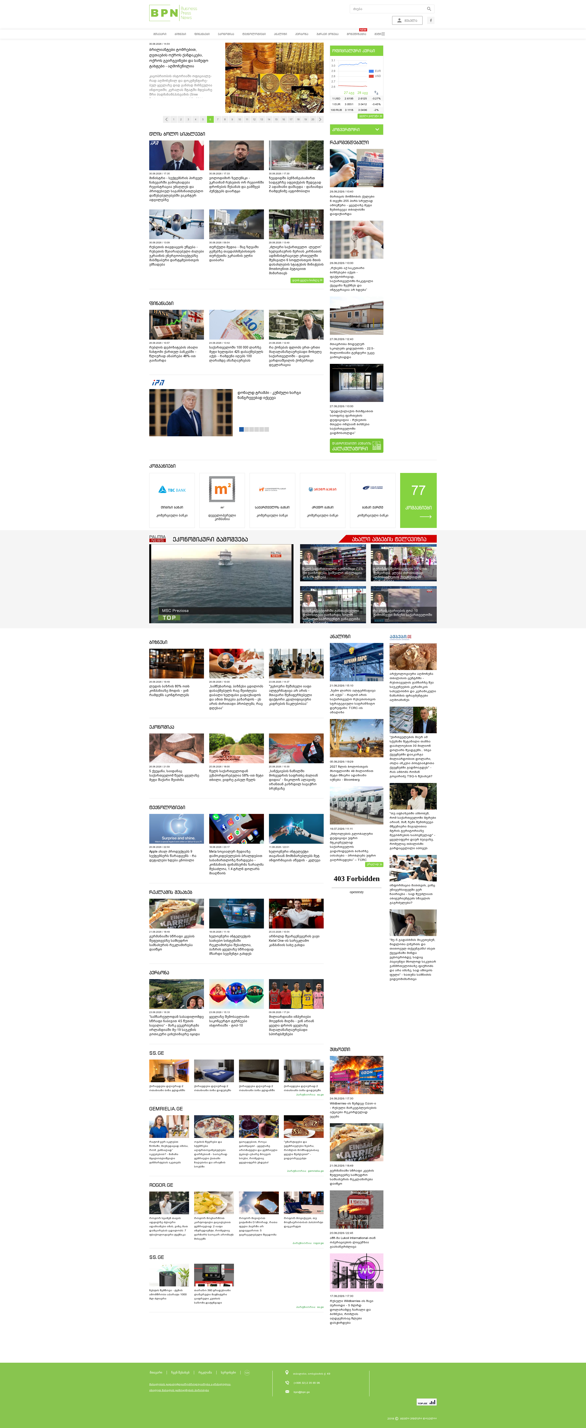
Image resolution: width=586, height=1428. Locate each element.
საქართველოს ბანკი (272, 507)
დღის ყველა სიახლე (305, 280)
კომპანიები (162, 466)
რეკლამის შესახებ (170, 892)
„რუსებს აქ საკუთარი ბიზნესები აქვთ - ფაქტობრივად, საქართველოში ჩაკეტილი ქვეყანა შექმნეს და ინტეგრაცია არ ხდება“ (351, 278)
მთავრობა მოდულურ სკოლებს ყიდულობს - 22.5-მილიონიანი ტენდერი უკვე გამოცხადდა (352, 350)
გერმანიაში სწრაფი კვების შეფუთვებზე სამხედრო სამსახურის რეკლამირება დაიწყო (172, 942)
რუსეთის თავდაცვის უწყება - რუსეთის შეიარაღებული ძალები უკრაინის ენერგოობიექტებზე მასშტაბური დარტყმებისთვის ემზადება (176, 255)
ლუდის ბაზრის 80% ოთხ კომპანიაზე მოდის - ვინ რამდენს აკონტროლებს (169, 690)
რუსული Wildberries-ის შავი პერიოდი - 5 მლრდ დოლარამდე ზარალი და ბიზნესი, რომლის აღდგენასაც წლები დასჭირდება (351, 1311)
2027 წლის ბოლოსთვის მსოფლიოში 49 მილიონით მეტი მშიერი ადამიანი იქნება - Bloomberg (351, 773)
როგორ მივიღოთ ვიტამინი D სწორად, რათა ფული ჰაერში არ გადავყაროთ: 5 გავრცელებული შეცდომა (258, 1226)
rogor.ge (318, 1243)
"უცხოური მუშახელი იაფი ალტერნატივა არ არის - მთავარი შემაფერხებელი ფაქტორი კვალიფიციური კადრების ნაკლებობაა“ (290, 695)
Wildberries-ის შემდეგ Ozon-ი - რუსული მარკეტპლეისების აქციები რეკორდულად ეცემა (353, 1110)
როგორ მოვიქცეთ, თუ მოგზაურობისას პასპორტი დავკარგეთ (303, 1222)
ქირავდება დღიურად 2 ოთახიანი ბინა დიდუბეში (212, 1088)
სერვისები (228, 1372)
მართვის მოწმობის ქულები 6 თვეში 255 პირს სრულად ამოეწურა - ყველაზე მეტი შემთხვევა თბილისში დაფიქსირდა (352, 205)
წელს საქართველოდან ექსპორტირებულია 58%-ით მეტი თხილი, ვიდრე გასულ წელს (236, 775)
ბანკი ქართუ (372, 507)
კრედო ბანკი (323, 507)
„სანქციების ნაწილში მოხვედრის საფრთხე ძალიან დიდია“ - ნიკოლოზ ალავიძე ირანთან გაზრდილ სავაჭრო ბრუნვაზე (293, 779)
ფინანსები (161, 303)
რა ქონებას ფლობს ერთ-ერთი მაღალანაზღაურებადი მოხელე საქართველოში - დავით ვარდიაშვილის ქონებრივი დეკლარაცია (295, 356)
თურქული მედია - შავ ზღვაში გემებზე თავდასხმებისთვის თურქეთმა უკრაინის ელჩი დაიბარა (234, 253)
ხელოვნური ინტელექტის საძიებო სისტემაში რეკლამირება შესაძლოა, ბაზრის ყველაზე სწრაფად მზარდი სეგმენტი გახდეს (231, 945)
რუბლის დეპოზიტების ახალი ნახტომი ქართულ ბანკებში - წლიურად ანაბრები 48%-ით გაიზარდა (173, 354)
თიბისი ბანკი (172, 507)
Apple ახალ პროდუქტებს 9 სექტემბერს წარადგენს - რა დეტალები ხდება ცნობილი (172, 856)
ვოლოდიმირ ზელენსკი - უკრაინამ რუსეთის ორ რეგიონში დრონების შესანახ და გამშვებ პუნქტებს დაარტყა (236, 184)
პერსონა (159, 972)
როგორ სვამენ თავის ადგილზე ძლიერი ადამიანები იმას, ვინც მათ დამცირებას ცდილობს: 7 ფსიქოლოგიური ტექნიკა (168, 1226)
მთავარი (156, 1372)
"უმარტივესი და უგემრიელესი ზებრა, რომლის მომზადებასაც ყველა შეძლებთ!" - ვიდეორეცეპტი (301, 1150)
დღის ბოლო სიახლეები (177, 134)
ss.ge (320, 1094)
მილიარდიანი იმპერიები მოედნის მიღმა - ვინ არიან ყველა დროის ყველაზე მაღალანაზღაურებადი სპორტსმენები (291, 1025)
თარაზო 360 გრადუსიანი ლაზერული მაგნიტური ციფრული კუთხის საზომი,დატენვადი (212, 1296)
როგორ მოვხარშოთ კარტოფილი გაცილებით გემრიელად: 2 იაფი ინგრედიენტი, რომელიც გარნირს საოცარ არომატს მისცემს (214, 1228)
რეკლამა (205, 1372)
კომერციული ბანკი (172, 515)
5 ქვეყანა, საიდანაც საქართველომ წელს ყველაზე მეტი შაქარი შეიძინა (174, 775)
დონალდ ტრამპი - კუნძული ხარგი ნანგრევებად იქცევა (269, 395)
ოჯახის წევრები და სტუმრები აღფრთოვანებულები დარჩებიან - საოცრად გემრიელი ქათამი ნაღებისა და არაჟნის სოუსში (210, 1154)
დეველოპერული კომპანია (222, 517)
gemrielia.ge (316, 1171)
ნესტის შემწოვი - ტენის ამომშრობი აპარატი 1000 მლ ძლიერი (168, 1294)
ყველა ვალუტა (369, 115)
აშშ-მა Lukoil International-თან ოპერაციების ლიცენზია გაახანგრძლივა (353, 1242)
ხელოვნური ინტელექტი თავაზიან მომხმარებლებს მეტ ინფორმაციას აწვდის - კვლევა (294, 856)
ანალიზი (340, 636)
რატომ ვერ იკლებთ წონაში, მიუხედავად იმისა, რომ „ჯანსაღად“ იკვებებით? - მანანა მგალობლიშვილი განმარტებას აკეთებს (168, 1152)
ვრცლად (373, 864)
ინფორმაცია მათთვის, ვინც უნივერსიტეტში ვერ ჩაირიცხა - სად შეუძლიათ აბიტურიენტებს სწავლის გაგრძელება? (412, 894)
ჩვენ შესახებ (180, 1372)
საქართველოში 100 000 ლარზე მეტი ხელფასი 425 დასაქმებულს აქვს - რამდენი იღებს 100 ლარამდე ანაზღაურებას (236, 354)
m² (222, 507)
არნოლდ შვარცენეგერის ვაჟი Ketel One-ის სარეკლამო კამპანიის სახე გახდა (294, 940)
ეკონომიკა (161, 727)
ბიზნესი (158, 642)
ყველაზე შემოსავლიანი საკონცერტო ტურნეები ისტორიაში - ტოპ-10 (229, 1021)
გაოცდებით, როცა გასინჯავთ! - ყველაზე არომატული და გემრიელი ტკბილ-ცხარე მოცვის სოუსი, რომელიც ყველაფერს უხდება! (258, 1152)
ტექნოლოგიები (167, 807)
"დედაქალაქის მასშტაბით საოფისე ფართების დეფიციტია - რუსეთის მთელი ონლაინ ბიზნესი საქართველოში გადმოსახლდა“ (351, 422)
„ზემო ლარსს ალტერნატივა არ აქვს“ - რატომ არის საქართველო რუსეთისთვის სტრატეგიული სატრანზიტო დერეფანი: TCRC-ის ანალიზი (353, 701)
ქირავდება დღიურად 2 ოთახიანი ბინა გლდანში (167, 1088)
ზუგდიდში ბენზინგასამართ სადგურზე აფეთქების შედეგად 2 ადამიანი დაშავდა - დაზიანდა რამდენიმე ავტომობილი (296, 184)
